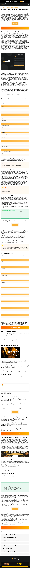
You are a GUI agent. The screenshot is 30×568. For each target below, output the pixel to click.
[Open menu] (28, 4)
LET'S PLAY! (15, 23)
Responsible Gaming (19, 561)
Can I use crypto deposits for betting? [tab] (9, 545)
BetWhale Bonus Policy (7, 561)
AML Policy (24, 561)
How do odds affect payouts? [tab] (8, 548)
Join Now (22, 1)
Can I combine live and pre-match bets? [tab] (9, 537)
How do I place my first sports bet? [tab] (9, 534)
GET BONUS (15, 566)
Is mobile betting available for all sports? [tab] (10, 551)
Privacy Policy (13, 561)
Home (1, 7)
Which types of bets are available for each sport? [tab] (11, 540)
